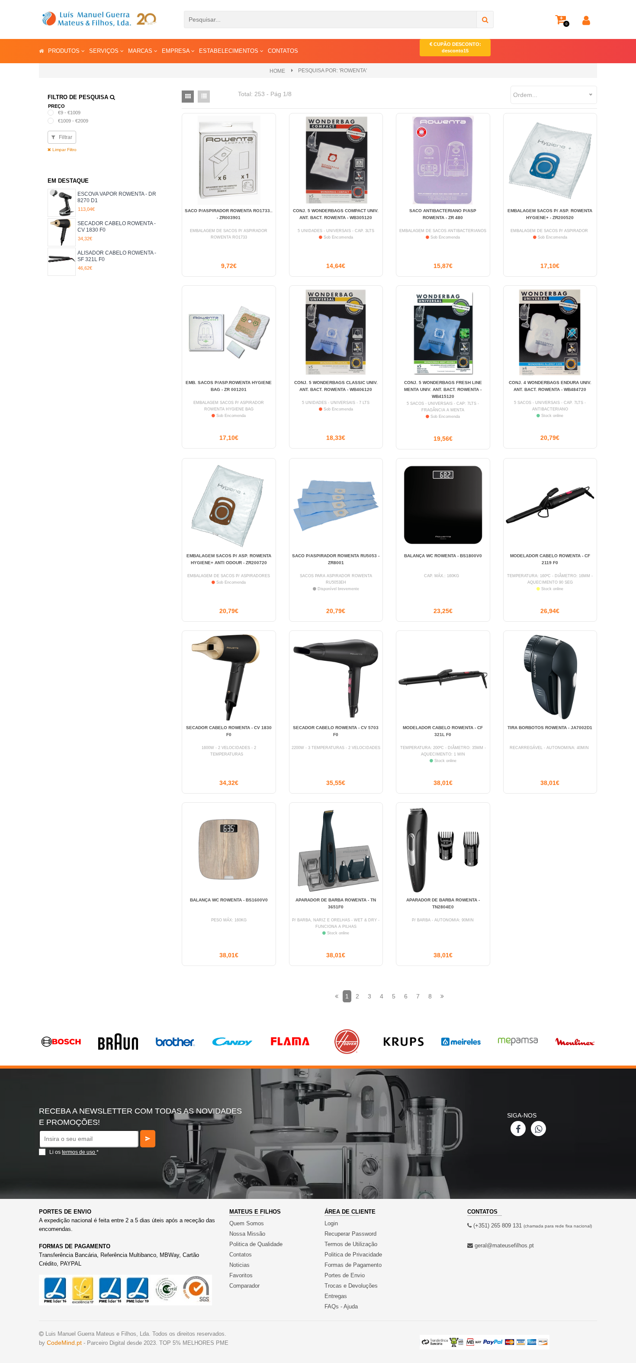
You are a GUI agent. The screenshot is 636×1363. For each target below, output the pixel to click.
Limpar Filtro (64, 149)
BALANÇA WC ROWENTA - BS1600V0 (229, 900)
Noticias (239, 1265)
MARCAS (141, 51)
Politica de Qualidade (256, 1244)
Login (331, 1223)
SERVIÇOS (104, 51)
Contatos (240, 1254)
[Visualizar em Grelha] (188, 96)
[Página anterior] (337, 996)
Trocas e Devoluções (351, 1285)
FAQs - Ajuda (341, 1306)
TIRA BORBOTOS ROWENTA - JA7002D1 (550, 727)
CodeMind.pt (64, 1342)
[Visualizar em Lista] (204, 96)
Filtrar (65, 137)
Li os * (74, 1152)
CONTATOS (283, 51)
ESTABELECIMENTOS (229, 51)
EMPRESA (176, 51)
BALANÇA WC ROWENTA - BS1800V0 (443, 555)
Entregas (335, 1296)
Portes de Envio (344, 1275)
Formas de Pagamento (353, 1265)
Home (277, 71)
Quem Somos (246, 1223)
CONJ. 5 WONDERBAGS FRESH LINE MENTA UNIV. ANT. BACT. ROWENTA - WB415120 (443, 389)
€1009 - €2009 (73, 120)
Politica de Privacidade (353, 1254)
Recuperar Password (350, 1234)
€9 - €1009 (69, 112)
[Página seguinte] (442, 996)
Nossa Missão (247, 1234)
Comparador (244, 1285)
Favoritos (241, 1275)
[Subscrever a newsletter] (147, 1138)
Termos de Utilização (350, 1244)
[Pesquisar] (485, 19)
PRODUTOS (64, 51)
